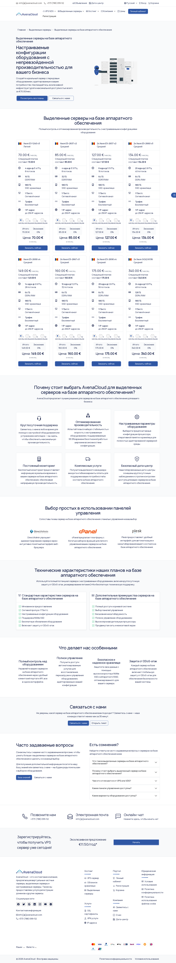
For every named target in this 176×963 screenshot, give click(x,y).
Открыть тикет (99, 723)
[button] (130, 3)
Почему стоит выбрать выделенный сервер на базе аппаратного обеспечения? (119, 772)
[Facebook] (18, 904)
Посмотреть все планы (32, 98)
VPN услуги (92, 918)
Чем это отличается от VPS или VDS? (111, 780)
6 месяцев (35, 222)
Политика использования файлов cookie (149, 900)
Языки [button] (19, 947)
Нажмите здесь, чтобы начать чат (141, 819)
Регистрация (122, 886)
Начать (136, 842)
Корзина (120, 890)
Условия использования (147, 958)
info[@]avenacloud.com (30, 3)
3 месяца (27, 222)
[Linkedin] (34, 904)
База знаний (24, 777)
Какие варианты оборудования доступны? (114, 795)
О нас (118, 915)
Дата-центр (122, 919)
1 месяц (21, 222)
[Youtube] (45, 904)
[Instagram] (40, 904)
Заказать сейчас (33, 247)
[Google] (29, 904)
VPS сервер (93, 878)
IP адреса (92, 923)
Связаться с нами (61, 98)
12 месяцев (43, 222)
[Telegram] (51, 904)
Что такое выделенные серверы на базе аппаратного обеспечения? (120, 762)
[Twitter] (24, 904)
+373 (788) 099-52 (55, 3)
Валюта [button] (30, 947)
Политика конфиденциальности (115, 958)
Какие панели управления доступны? (111, 788)
